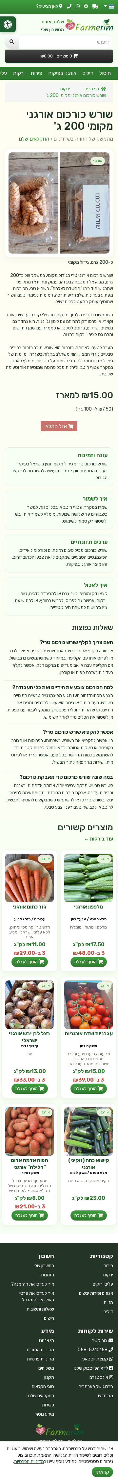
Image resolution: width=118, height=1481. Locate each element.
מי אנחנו (46, 1340)
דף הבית (91, 89)
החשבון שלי (52, 30)
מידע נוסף (44, 1414)
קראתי (102, 1472)
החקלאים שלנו (34, 139)
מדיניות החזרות (40, 1350)
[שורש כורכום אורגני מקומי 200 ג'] (59, 203)
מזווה (108, 1302)
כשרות (48, 1405)
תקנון (49, 1377)
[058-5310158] (69, 6)
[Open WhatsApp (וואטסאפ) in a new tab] (78, 6)
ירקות (19, 73)
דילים (87, 73)
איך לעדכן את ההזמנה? (32, 1284)
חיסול (105, 73)
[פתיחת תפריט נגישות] (8, 24)
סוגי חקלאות (42, 1386)
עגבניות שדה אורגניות (89, 1033)
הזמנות (47, 1275)
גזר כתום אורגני (29, 907)
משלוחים (46, 1368)
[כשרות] (86, 6)
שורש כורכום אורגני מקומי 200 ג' (76, 95)
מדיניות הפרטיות (29, 1461)
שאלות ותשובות (40, 1309)
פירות (36, 73)
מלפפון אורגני (88, 907)
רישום (49, 1318)
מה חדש (105, 1396)
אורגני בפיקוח (62, 73)
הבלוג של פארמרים (96, 1386)
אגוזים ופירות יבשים (96, 1293)
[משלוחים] (95, 6)
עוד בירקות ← (98, 839)
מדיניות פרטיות (40, 1359)
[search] (12, 41)
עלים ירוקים (103, 1284)
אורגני (97, 161)
